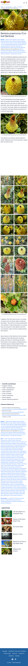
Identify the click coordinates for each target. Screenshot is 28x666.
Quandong (24, 479)
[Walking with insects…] (6, 551)
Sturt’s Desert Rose (14, 485)
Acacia (20, 438)
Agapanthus (4, 441)
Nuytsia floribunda (16, 473)
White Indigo (13, 492)
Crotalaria (22, 454)
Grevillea (10, 465)
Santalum (3, 482)
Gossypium (14, 463)
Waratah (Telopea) (5, 490)
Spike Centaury (14, 482)
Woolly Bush (7, 495)
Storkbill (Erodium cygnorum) (8, 484)
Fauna (10, 498)
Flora (2, 438)
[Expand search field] (24, 3)
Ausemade (18, 662)
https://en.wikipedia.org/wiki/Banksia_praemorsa (12, 415)
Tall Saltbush (23, 485)
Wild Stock (12, 493)
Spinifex (21, 482)
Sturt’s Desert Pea (5, 485)
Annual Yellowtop (18, 445)
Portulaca (8, 479)
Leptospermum (4, 468)
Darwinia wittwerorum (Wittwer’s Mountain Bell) (12, 455)
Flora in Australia (8, 438)
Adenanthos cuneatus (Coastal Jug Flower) (11, 440)
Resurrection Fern (5, 481)
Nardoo (6, 471)
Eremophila (9, 459)
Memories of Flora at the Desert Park (19, 542)
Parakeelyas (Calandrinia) (20, 474)
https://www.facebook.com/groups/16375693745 (13, 412)
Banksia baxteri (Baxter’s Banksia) (13, 41)
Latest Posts (5, 508)
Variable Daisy (23, 488)
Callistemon (16, 449)
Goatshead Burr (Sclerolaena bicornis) (10, 462)
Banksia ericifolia (18, 44)
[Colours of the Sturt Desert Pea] (6, 521)
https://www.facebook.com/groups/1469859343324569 (14, 409)
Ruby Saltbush (19, 481)
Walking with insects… (17, 550)
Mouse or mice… (18, 534)
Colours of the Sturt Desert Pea (19, 520)
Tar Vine (14, 487)
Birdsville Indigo (16, 448)
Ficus (20, 459)
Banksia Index (9, 39)
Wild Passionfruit (5, 493)
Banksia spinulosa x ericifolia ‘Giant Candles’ (11, 53)
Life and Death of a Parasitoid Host (19, 512)
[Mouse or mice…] (6, 536)
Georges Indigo (20, 460)
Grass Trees (4, 465)
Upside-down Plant (5, 488)
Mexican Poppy (10, 470)
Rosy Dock (12, 481)
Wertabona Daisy (14, 490)
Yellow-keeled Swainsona (16, 495)
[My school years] (6, 529)
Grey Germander (16, 465)
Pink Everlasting (10, 478)
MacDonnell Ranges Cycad (15, 468)
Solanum (8, 482)
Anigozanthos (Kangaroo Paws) (12, 443)
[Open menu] (26, 3)
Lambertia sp (18, 467)
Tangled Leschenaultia (6, 487)
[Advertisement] (14, 159)
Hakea (22, 465)
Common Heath (15, 454)
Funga (7, 499)
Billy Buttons (9, 448)
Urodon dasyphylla (15, 488)
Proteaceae (14, 479)
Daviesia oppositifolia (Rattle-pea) (9, 457)
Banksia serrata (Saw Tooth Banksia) (17, 52)
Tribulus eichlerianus (21, 487)
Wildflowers (8, 503)
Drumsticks (4, 459)
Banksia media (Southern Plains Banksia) (15, 47)
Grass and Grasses (22, 463)
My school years (18, 526)
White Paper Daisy (20, 492)
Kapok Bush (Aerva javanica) (7, 467)
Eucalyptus (15, 459)
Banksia (2, 39)
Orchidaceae (11, 474)
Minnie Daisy (18, 470)
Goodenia (9, 463)
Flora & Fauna (4, 498)
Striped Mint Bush (20, 484)
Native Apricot (12, 471)
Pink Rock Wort (18, 478)
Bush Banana (9, 449)
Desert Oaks (21, 457)
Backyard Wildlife (12, 501)
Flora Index (15, 438)
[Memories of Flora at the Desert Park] (6, 544)
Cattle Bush (8, 454)
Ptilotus (19, 479)
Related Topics (12, 499)
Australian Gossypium (10, 446)
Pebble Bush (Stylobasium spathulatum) (10, 476)
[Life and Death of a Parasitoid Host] (6, 514)
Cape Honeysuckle (11, 452)
